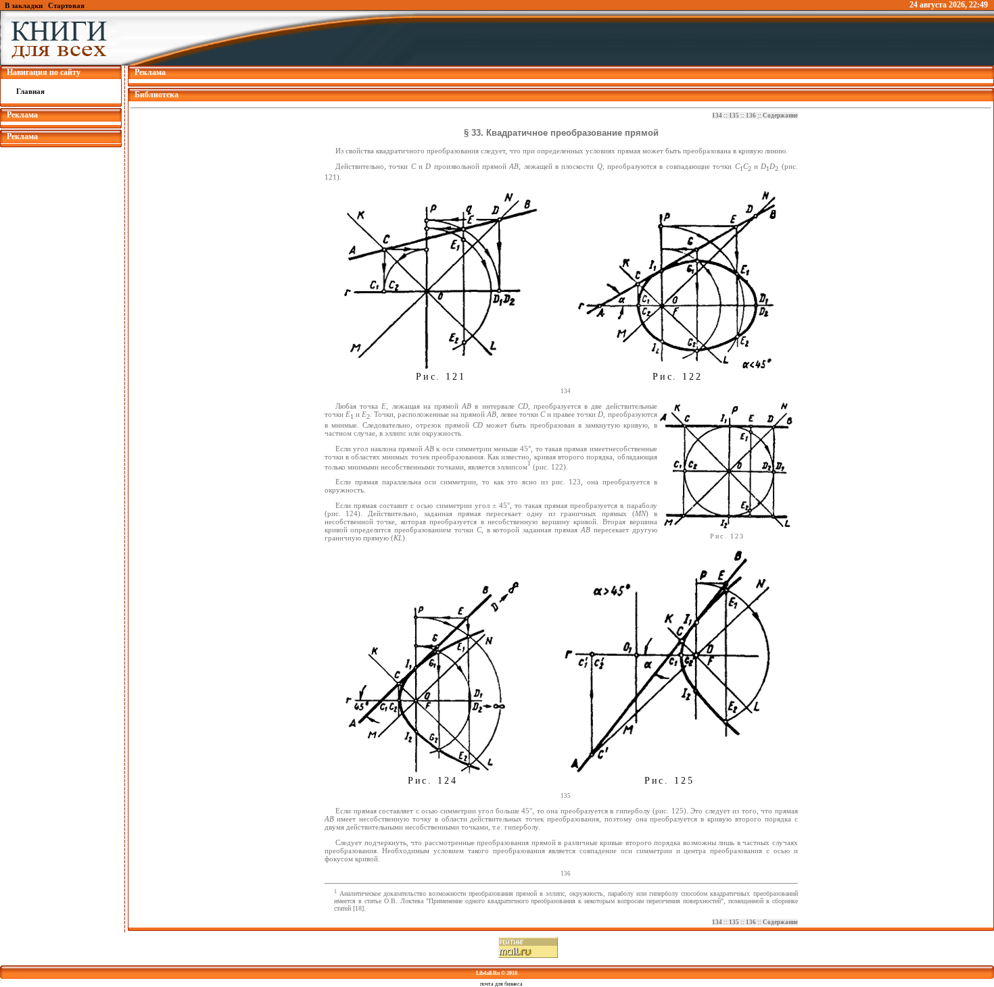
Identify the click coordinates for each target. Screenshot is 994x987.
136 (751, 115)
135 (734, 115)
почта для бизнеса (501, 984)
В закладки (24, 5)
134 (717, 115)
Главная (30, 91)
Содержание (780, 115)
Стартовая (66, 5)
